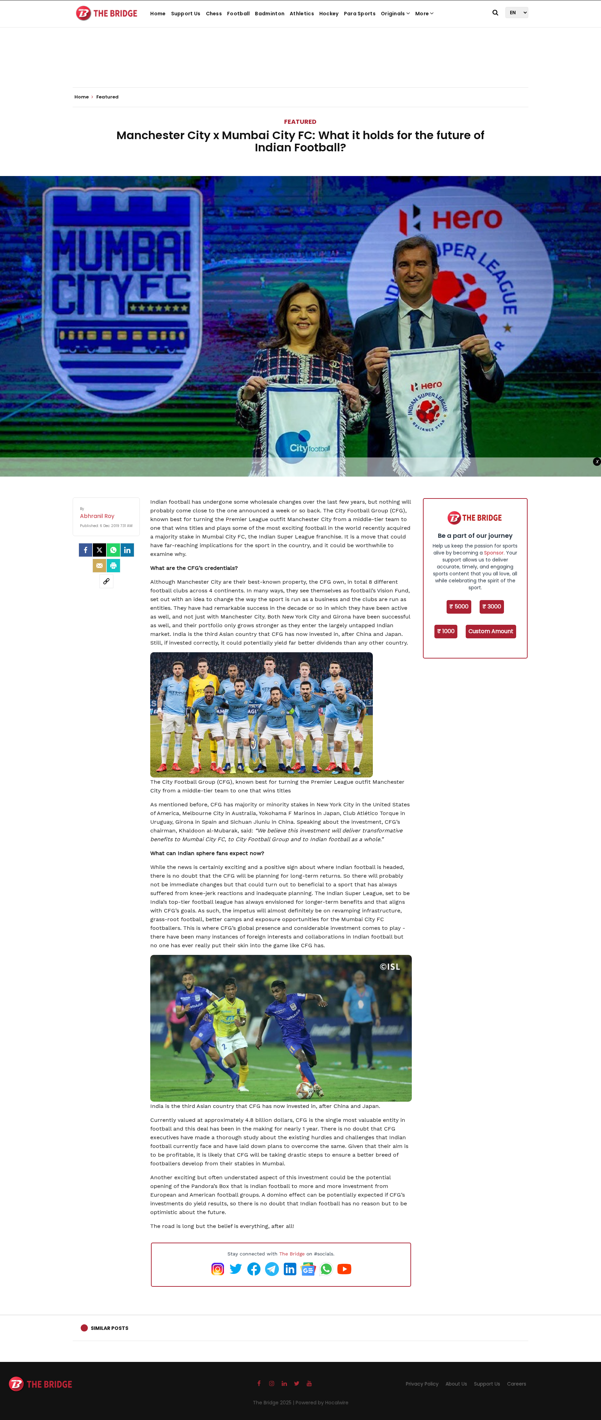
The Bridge (292, 1254)
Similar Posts (109, 1328)
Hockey (329, 13)
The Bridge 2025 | (274, 1402)
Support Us (186, 13)
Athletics (302, 13)
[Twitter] (99, 550)
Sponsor (494, 552)
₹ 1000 (446, 631)
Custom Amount (490, 631)
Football (238, 13)
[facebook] (86, 550)
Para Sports (360, 13)
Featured (300, 121)
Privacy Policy (422, 1383)
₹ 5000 (458, 607)
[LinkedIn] (127, 550)
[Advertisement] (300, 66)
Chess (214, 13)
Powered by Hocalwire (322, 1402)
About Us (456, 1383)
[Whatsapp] (113, 550)
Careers (516, 1383)
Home (158, 13)
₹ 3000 (491, 607)
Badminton (270, 13)
